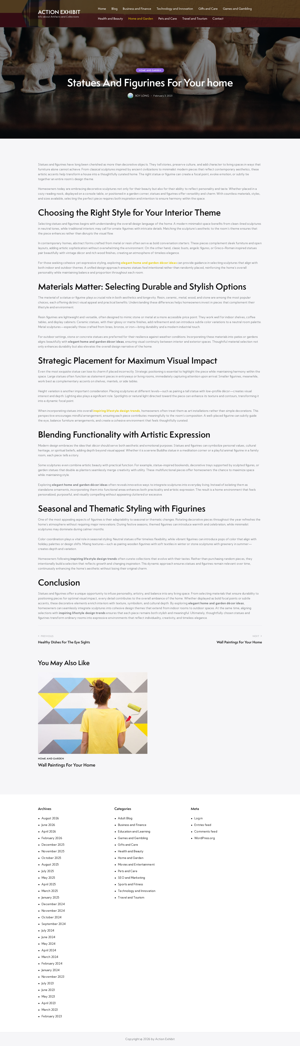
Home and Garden (150, 70)
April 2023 (48, 1003)
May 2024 (48, 943)
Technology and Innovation (136, 891)
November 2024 (53, 910)
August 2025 (50, 864)
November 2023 (52, 976)
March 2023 (49, 1009)
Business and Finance (132, 825)
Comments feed (205, 831)
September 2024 (53, 924)
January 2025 (50, 897)
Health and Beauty (130, 851)
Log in (198, 818)
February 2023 (51, 1016)
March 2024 (49, 957)
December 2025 (52, 844)
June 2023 (48, 990)
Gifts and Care (128, 844)
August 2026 (50, 818)
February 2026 (51, 838)
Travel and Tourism (131, 897)
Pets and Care (127, 871)
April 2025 (48, 884)
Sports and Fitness (130, 884)
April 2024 (48, 950)
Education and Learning (134, 831)
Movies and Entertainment (136, 864)
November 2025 (52, 851)
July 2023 (47, 983)
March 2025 (49, 891)
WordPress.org (204, 838)
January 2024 (50, 970)
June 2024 (48, 937)
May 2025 (48, 877)
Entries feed (202, 825)
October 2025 (51, 858)
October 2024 (51, 917)
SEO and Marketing (131, 877)
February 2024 (51, 963)
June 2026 (48, 825)
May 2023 (48, 996)
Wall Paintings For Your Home (66, 765)
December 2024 (53, 904)
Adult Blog (125, 818)
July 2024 (47, 930)
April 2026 (48, 831)
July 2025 (47, 871)
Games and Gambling (133, 838)
